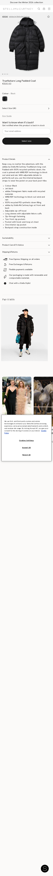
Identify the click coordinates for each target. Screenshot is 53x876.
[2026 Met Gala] (16, 401)
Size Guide (7, 116)
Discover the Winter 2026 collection (26, 2)
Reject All (26, 455)
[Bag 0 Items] (43, 8)
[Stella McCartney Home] (18, 8)
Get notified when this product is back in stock (23, 125)
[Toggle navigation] (49, 8)
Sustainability (7, 238)
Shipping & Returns (10, 252)
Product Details (8, 159)
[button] (26, 44)
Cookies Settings (26, 440)
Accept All (26, 447)
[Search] (38, 8)
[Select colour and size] (48, 16)
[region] (26, 438)
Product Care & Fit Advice (13, 245)
